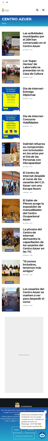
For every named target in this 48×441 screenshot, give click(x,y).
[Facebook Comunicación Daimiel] (3, 2)
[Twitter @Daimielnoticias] (7, 2)
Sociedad (9, 54)
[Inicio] (6, 10)
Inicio (4, 23)
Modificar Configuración (24, 436)
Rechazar (31, 430)
